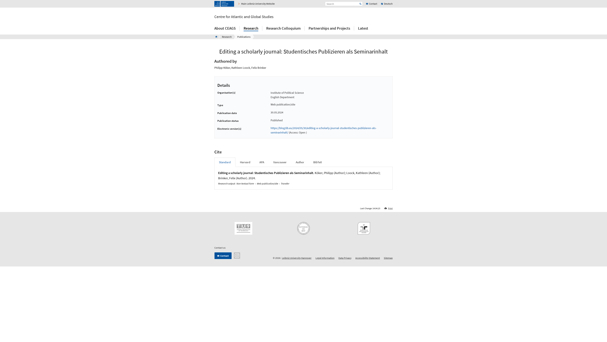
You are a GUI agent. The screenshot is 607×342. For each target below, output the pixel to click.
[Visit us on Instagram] (237, 255)
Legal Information (325, 258)
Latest (363, 28)
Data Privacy (344, 258)
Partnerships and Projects (329, 28)
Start (360, 4)
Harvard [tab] (245, 162)
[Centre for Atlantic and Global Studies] (215, 37)
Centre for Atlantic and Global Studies (243, 17)
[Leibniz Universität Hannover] (224, 4)
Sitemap (388, 258)
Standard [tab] (225, 162)
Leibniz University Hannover (297, 258)
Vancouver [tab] (280, 162)
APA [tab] (261, 162)
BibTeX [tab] (317, 162)
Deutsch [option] (388, 3)
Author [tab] (300, 162)
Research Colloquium (283, 28)
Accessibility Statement (367, 258)
